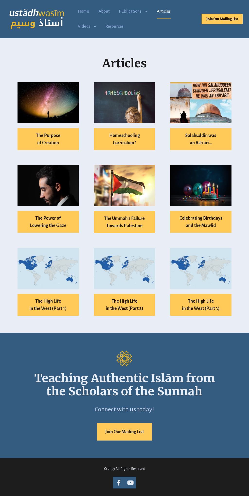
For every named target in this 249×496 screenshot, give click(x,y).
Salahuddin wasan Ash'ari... (200, 139)
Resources (115, 26)
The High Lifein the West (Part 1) (48, 305)
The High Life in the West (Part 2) (124, 305)
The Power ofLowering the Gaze (48, 222)
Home (83, 11)
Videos (84, 26)
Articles (164, 11)
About (104, 11)
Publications (130, 11)
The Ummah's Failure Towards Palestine (124, 222)
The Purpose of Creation (48, 139)
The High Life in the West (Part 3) (201, 305)
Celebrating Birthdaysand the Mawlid (200, 222)
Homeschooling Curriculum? (124, 139)
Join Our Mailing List (222, 19)
